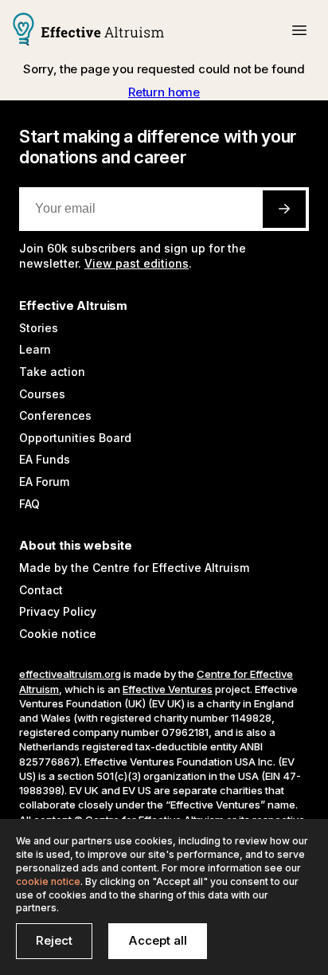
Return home (164, 92)
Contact (41, 590)
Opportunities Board (75, 437)
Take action (52, 371)
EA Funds (44, 459)
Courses (42, 394)
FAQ (29, 504)
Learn (35, 349)
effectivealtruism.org (70, 674)
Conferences (55, 415)
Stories (38, 328)
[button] (299, 30)
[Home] (88, 31)
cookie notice (48, 881)
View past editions (136, 263)
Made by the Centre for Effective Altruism (134, 567)
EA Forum (44, 481)
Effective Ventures (168, 689)
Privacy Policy (57, 611)
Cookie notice (57, 633)
